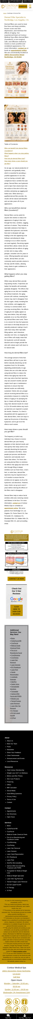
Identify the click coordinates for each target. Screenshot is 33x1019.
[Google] (8, 1002)
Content (9, 802)
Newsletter (10, 749)
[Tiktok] (16, 1009)
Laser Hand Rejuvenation (15, 854)
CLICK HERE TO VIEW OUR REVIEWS (16, 610)
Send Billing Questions (14, 793)
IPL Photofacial (16, 667)
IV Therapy (14, 711)
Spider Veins (15, 684)
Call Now (16, 977)
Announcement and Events (16, 758)
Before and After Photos (15, 776)
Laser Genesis (15, 665)
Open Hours (11, 817)
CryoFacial (14, 643)
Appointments (11, 811)
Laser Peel (14, 670)
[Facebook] (24, 1002)
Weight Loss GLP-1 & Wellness (17, 773)
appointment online (19, 50)
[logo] (9, 5)
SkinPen (14, 682)
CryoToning (14, 657)
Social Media (11, 791)
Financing (10, 782)
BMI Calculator (12, 788)
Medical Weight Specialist (15, 876)
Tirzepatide (14, 691)
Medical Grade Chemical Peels (17, 834)
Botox (13, 638)
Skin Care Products (13, 779)
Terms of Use (11, 799)
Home (4, 13)
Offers (9, 785)
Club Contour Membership (15, 770)
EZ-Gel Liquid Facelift (14, 885)
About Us (10, 741)
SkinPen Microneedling (14, 863)
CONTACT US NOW (16, 579)
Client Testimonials (13, 755)
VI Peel (13, 718)
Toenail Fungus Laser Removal (17, 882)
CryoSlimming (15, 655)
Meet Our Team (12, 744)
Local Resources (12, 761)
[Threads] (24, 1009)
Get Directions (11, 814)
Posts (9, 747)
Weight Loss (15, 698)
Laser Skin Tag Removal (15, 879)
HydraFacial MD (16, 641)
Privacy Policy (11, 796)
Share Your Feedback (14, 752)
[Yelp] (16, 1002)
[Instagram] (8, 1009)
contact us (22, 48)
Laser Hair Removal (13, 848)
